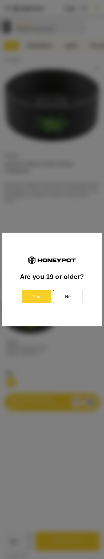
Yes (36, 296)
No (68, 296)
